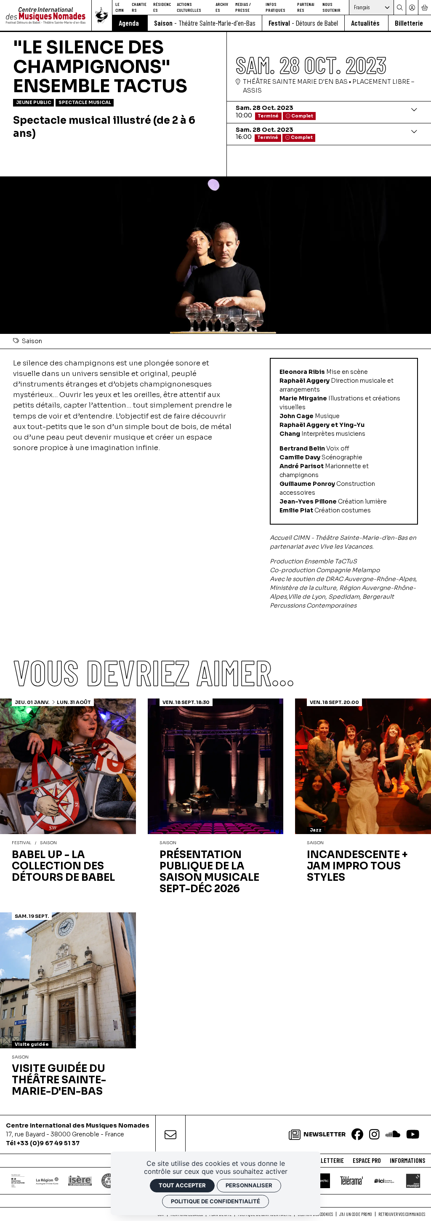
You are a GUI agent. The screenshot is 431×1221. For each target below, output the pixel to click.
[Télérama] (351, 1180)
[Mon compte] (412, 7)
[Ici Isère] (384, 1180)
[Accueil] (45, 15)
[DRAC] (18, 1180)
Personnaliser (249, 1185)
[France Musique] (413, 1180)
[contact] (170, 1134)
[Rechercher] (400, 7)
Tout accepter (182, 1185)
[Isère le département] (80, 1180)
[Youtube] (413, 1134)
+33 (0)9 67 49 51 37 (48, 1143)
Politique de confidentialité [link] (215, 1201)
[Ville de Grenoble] (108, 1180)
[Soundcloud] (393, 1134)
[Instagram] (374, 1134)
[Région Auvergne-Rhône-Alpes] (47, 1180)
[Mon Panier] (424, 7)
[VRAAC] (322, 1180)
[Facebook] (357, 1134)
